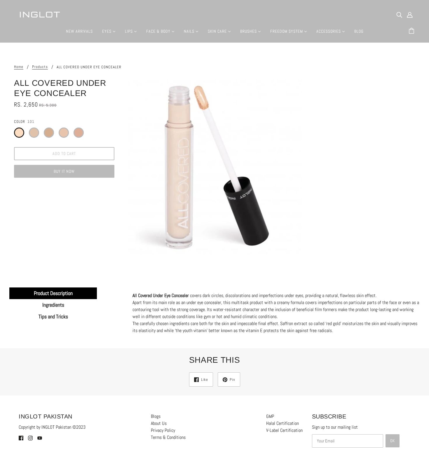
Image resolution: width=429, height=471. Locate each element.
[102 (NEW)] (34, 133)
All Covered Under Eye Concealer (160, 295)
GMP (270, 416)
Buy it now (64, 171)
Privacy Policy (163, 430)
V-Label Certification (284, 430)
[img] (399, 14)
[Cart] (412, 31)
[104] (64, 133)
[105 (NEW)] (79, 133)
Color (19, 121)
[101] (19, 133)
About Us (159, 423)
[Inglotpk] (39, 14)
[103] (49, 133)
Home (18, 67)
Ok (392, 440)
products (40, 67)
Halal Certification (282, 423)
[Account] (409, 14)
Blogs (156, 416)
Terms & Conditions (168, 437)
